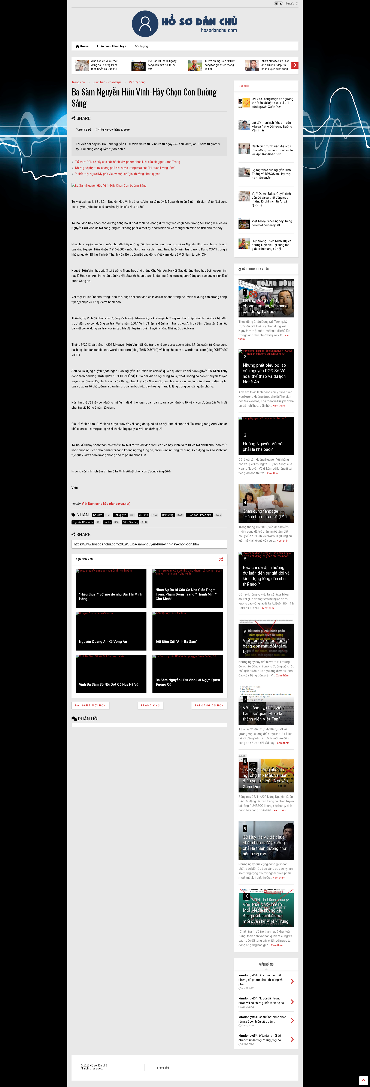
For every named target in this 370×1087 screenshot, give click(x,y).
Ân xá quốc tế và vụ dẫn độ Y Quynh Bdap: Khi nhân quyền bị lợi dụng (275, 65)
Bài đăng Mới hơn (90, 705)
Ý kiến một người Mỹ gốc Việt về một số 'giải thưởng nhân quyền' (118, 174)
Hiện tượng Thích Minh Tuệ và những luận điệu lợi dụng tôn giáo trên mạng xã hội (220, 63)
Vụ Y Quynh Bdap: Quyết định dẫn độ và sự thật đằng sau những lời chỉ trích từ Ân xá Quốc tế (105, 63)
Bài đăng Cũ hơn (209, 705)
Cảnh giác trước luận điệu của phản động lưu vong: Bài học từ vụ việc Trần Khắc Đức (272, 150)
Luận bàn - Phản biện (111, 46)
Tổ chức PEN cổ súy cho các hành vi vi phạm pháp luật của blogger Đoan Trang (127, 162)
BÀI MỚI (244, 86)
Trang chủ (78, 82)
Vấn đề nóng (137, 82)
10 (246, 896)
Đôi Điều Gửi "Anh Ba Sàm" (176, 642)
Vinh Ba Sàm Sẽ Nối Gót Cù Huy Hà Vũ (108, 684)
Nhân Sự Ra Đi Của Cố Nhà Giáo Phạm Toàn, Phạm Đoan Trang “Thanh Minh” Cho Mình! (186, 594)
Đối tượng (141, 46)
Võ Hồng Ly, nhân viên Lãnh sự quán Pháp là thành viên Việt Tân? (263, 713)
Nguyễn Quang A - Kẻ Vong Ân (103, 642)
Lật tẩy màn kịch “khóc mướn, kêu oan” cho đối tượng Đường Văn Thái (272, 126)
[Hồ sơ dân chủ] (185, 36)
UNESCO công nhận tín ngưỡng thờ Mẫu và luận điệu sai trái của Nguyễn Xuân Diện (272, 102)
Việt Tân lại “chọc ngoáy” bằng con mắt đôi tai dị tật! (162, 65)
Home (83, 46)
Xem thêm (279, 405)
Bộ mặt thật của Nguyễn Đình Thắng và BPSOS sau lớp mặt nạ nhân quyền (271, 173)
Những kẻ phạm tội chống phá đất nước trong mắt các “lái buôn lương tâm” (125, 168)
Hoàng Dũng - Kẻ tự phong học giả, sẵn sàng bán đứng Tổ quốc (265, 306)
